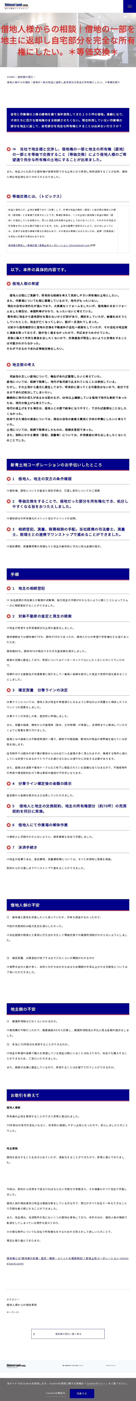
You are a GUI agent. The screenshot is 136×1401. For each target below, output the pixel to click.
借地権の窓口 (25, 77)
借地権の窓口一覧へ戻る (68, 1333)
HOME (11, 77)
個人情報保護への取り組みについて (73, 1365)
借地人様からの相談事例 (22, 1305)
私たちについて (111, 1365)
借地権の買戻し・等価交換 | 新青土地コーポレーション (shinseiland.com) (49, 245)
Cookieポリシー (96, 1383)
